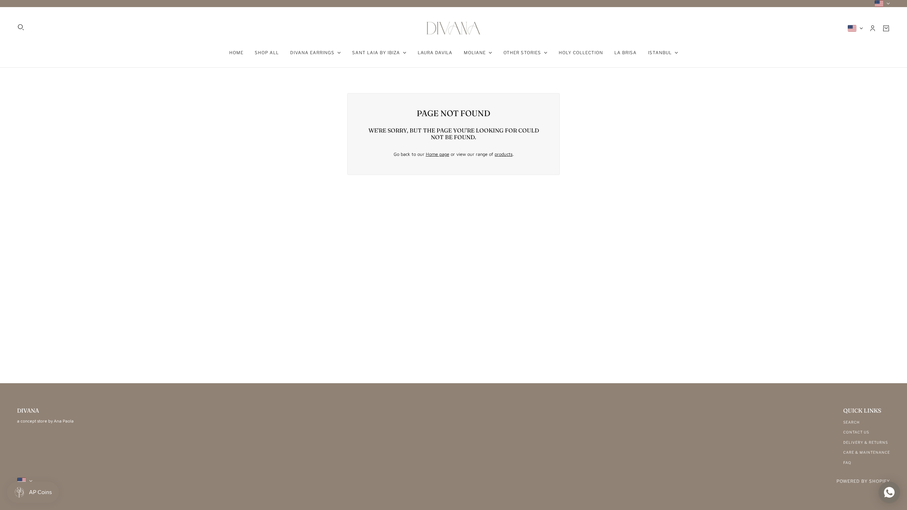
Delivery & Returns (865, 442)
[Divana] (453, 28)
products (504, 154)
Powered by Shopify (863, 481)
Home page (437, 154)
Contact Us (856, 432)
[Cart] (886, 28)
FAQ (847, 462)
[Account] (873, 28)
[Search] (21, 27)
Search (851, 422)
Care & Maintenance (866, 452)
